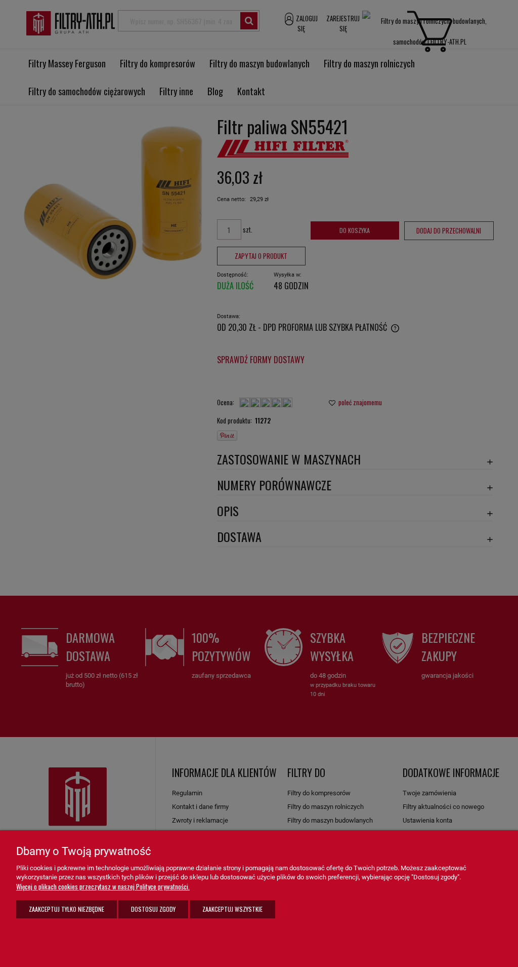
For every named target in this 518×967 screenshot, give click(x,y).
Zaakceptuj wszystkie (232, 909)
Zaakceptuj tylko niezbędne (66, 909)
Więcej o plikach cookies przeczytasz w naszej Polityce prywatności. (103, 886)
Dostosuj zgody (153, 909)
